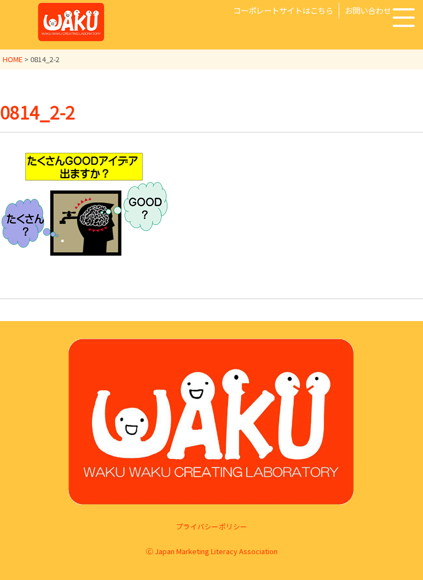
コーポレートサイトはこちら (283, 10)
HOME (13, 59)
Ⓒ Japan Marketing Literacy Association (212, 551)
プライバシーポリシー (211, 526)
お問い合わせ (368, 10)
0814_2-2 (37, 111)
